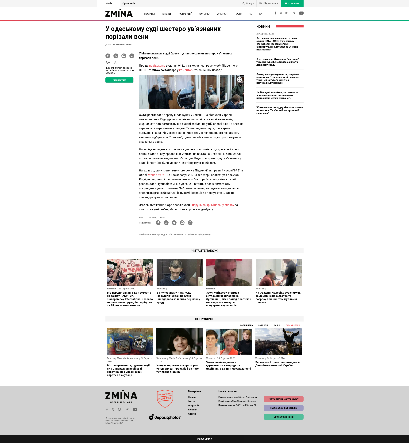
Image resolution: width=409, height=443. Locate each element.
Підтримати (292, 3)
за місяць (263, 324)
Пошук (250, 3)
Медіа (109, 3)
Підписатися (271, 3)
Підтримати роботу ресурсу (283, 398)
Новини (149, 13)
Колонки (204, 13)
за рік (277, 324)
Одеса (162, 217)
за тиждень (246, 324)
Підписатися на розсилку (283, 407)
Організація (129, 3)
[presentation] (111, 341)
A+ (107, 62)
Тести (238, 13)
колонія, (153, 217)
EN (260, 13)
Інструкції (185, 13)
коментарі (186, 70)
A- (116, 62)
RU (250, 13)
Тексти (166, 13)
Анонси (222, 13)
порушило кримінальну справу (213, 205)
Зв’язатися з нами (283, 416)
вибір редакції (293, 324)
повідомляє (157, 65)
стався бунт (155, 175)
